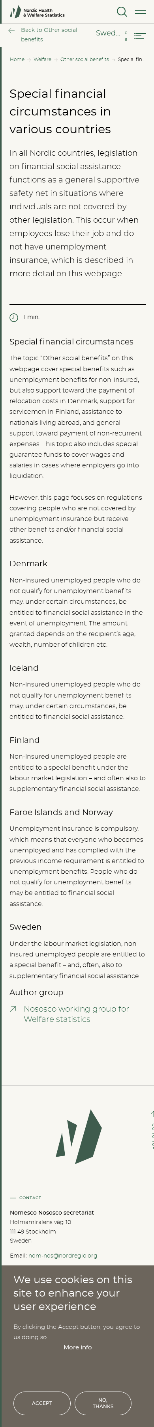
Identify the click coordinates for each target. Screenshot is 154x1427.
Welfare (42, 59)
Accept (42, 1403)
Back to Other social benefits (49, 35)
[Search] (121, 12)
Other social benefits (84, 59)
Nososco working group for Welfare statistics (76, 1014)
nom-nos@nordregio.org (63, 1256)
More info (78, 1348)
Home (17, 59)
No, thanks (103, 1403)
